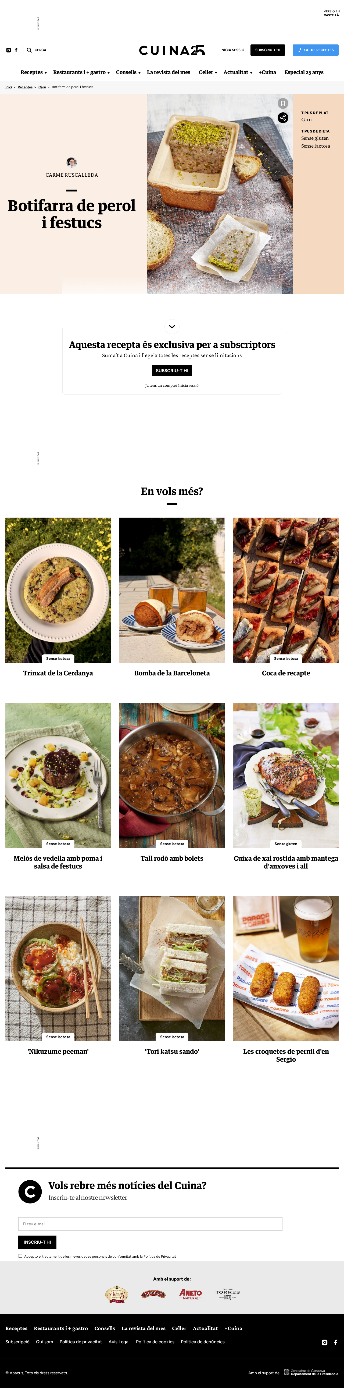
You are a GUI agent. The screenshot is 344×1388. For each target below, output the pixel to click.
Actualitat (236, 72)
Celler (206, 72)
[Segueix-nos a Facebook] (16, 50)
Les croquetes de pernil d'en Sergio (286, 1055)
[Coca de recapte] (286, 590)
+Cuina (267, 72)
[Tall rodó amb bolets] (172, 775)
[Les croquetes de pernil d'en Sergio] (286, 968)
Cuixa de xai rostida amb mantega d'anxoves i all (286, 862)
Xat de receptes (318, 50)
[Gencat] (311, 1373)
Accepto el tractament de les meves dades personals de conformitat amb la (99, 1256)
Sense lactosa (315, 145)
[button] (36, 50)
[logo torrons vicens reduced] (116, 1294)
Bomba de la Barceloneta (172, 673)
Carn (42, 87)
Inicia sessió (232, 50)
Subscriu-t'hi (267, 50)
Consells (126, 72)
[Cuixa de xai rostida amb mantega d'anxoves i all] (286, 775)
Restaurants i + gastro (79, 72)
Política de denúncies (203, 1341)
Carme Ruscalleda (71, 174)
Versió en (332, 13)
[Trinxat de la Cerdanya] (58, 590)
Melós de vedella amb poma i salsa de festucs (58, 862)
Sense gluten (315, 138)
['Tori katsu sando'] (172, 968)
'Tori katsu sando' (172, 1051)
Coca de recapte (286, 673)
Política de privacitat (81, 1341)
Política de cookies (155, 1341)
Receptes (32, 72)
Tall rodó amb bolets (172, 858)
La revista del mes (168, 72)
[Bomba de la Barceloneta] (172, 590)
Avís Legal (119, 1341)
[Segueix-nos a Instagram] (8, 50)
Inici (8, 87)
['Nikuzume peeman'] (58, 968)
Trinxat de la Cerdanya (58, 673)
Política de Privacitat (160, 1256)
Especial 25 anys (304, 72)
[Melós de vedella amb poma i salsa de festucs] (58, 775)
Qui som (44, 1341)
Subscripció (17, 1341)
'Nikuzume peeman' (58, 1051)
